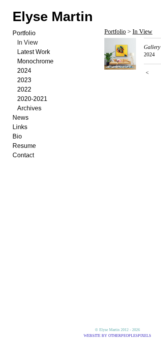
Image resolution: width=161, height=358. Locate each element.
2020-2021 (32, 98)
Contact (23, 155)
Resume (24, 145)
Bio (17, 136)
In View (27, 42)
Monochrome (35, 61)
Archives (29, 108)
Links (20, 127)
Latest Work (33, 52)
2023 (24, 80)
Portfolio (24, 33)
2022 (24, 89)
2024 (24, 70)
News (21, 117)
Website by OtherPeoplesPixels (117, 335)
